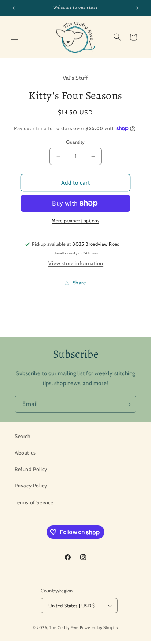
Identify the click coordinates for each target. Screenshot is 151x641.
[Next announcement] (137, 8)
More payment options (75, 220)
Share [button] (79, 282)
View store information (75, 263)
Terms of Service (34, 502)
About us (25, 452)
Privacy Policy (31, 485)
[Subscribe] (128, 404)
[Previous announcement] (13, 8)
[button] (15, 37)
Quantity (75, 142)
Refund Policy (31, 469)
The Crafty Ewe (64, 627)
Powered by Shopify (99, 627)
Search (23, 436)
